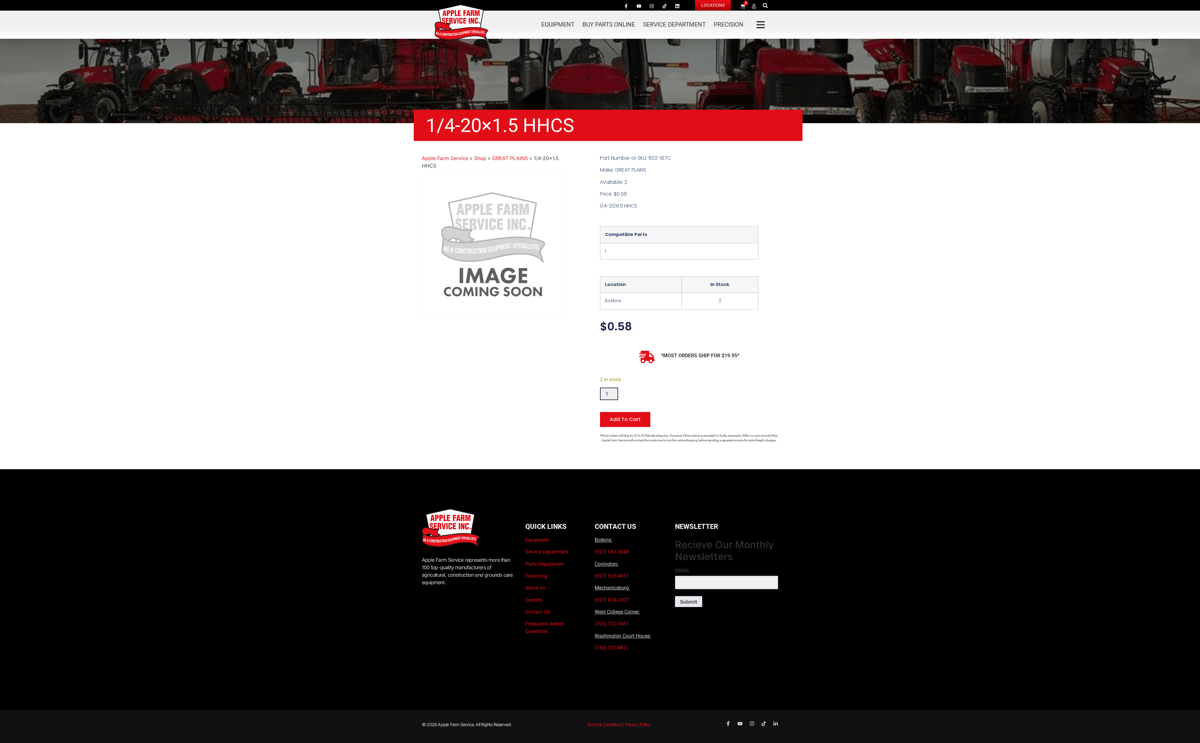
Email (682, 570)
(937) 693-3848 (612, 552)
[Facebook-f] (626, 6)
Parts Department (544, 564)
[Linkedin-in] (775, 723)
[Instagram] (651, 6)
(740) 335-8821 (612, 648)
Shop (480, 158)
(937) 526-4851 (612, 576)
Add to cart (625, 419)
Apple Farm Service (445, 158)
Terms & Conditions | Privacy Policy (618, 724)
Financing (536, 576)
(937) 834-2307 (612, 600)
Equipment (557, 24)
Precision (728, 24)
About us (535, 588)
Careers (533, 600)
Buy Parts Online (608, 24)
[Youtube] (638, 6)
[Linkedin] (677, 6)
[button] (765, 5)
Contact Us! (538, 612)
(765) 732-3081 (612, 624)
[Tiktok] (664, 6)
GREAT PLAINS (510, 158)
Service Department (674, 24)
